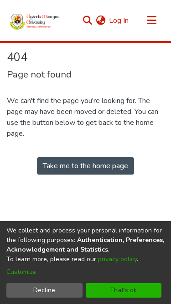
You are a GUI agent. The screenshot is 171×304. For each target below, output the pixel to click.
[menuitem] (100, 20)
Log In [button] (119, 20)
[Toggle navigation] (151, 20)
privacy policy (117, 259)
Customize (21, 272)
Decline (44, 290)
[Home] (34, 20)
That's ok (123, 290)
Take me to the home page (85, 166)
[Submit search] (87, 20)
